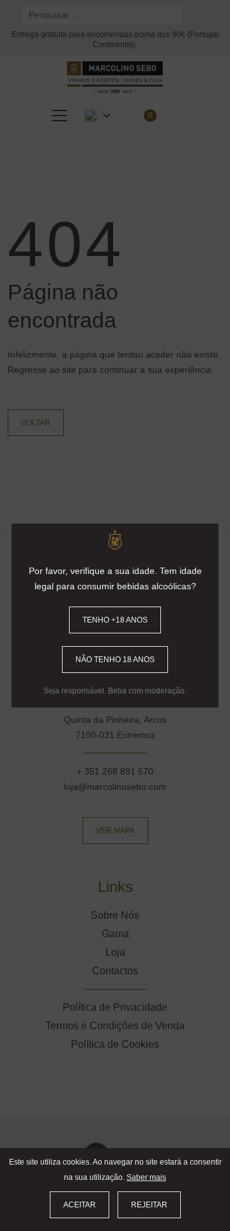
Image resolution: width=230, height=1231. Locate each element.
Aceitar (79, 1204)
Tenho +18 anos (115, 620)
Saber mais (146, 1177)
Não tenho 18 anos (115, 659)
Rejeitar (149, 1204)
